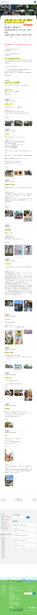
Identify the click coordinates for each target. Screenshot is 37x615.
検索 (28, 517)
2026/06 (3, 541)
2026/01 (3, 550)
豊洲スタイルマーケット (28, 24)
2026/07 (3, 539)
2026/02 (3, 548)
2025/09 (3, 557)
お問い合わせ (31, 586)
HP (5, 116)
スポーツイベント (5, 529)
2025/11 (3, 553)
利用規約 (29, 590)
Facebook (7, 206)
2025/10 (3, 555)
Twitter (6, 386)
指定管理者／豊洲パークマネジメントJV (16, 609)
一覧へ (18, 499)
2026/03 (3, 546)
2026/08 (3, 537)
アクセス (26, 586)
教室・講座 (4, 522)
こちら (15, 49)
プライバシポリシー (29, 588)
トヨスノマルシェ (8, 94)
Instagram (7, 117)
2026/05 (3, 543)
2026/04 (3, 544)
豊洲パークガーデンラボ (6, 526)
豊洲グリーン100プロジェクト (6, 517)
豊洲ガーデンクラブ (5, 524)
